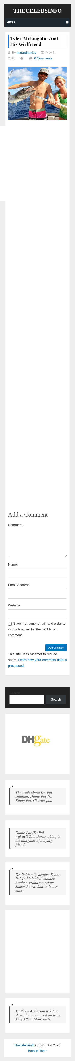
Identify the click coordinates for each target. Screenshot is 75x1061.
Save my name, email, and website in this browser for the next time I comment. (36, 629)
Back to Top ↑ (37, 1051)
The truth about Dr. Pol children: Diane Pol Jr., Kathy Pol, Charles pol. (33, 796)
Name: (13, 564)
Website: (14, 605)
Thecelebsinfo (37, 11)
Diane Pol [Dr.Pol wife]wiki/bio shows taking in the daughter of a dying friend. (37, 838)
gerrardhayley (26, 52)
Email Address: (19, 585)
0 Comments (43, 58)
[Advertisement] (37, 163)
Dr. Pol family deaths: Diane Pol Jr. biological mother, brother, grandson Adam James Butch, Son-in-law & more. (37, 882)
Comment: (15, 525)
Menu (11, 22)
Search (14, 693)
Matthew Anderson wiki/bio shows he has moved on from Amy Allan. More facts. (37, 1014)
